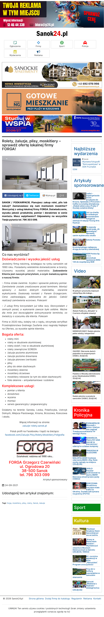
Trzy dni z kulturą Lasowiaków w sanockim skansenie (86, 573)
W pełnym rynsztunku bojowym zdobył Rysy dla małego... (86, 292)
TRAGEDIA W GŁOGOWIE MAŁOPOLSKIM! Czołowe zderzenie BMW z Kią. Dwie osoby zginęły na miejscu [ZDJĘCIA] (85, 457)
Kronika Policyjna (83, 413)
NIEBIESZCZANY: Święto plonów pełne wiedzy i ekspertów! (86, 332)
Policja (85, 46)
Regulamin (76, 598)
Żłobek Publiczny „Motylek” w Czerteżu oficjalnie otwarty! (85, 312)
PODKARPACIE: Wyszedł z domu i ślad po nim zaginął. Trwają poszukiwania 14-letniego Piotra (86, 428)
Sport (62, 46)
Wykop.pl (50, 195)
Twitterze (33, 195)
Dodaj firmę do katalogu (57, 598)
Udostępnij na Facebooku (15, 195)
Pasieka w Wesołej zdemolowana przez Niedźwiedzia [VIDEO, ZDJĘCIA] (86, 376)
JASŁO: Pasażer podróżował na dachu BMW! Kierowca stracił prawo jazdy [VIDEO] (86, 473)
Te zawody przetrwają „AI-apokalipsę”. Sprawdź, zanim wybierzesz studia (86, 231)
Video (80, 271)
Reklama (38, 55)
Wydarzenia (15, 55)
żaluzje (42, 503)
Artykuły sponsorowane (89, 183)
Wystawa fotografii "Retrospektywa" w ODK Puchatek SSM (86, 164)
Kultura (81, 520)
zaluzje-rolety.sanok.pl (34, 425)
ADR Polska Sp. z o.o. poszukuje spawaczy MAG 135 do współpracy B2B (86, 257)
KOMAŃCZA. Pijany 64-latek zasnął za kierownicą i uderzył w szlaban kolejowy (86, 442)
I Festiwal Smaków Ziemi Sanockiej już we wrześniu (93, 532)
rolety (29, 503)
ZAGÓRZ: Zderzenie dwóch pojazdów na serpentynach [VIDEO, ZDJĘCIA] (84, 353)
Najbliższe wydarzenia (86, 151)
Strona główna (36, 598)
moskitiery (16, 503)
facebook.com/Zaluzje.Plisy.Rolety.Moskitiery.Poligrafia (34, 434)
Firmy (38, 46)
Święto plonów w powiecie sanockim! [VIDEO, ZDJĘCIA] (85, 397)
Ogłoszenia (15, 46)
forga (9, 503)
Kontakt (97, 598)
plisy (24, 503)
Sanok (35, 503)
